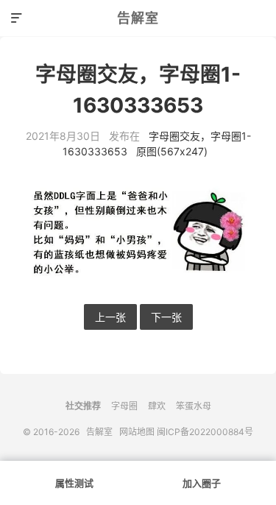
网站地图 (137, 431)
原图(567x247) (172, 151)
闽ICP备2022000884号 (205, 431)
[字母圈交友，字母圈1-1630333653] (138, 231)
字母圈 (124, 406)
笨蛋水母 (193, 406)
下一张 (166, 317)
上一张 (110, 317)
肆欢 (157, 406)
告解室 (138, 18)
